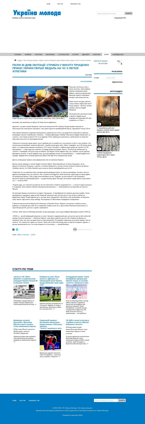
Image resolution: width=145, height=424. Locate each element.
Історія (75, 54)
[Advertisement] (62, 35)
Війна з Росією (23, 235)
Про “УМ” (60, 4)
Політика (38, 54)
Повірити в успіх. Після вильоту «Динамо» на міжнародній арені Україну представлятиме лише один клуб (51, 281)
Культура (96, 54)
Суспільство (63, 54)
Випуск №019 (100, 61)
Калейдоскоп (118, 54)
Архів (48, 4)
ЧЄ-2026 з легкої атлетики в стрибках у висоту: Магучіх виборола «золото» (77, 322)
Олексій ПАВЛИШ (86, 81)
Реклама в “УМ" (75, 4)
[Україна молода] (37, 13)
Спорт (106, 54)
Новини (28, 54)
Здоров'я (85, 54)
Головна (17, 54)
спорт (33, 235)
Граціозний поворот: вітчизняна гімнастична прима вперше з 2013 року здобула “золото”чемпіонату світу (51, 324)
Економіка (50, 54)
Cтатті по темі (22, 269)
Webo (81, 415)
